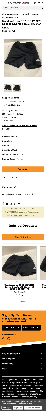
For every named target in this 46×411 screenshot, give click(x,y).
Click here (17, 215)
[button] (3, 2)
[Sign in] (39, 3)
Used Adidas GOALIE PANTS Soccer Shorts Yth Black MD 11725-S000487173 (19, 287)
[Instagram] (8, 338)
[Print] (11, 203)
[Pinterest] (19, 203)
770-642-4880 (8, 121)
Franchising (7, 364)
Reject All (18, 407)
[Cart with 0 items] (43, 2)
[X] (15, 203)
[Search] (41, 8)
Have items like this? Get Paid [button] (18, 194)
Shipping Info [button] (9, 187)
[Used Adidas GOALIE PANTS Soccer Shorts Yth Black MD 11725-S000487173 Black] (19, 263)
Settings (6, 407)
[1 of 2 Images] (8, 88)
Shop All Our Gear (23, 237)
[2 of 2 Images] (17, 88)
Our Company (8, 359)
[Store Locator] (34, 3)
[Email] (7, 203)
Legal (4, 369)
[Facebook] (3, 203)
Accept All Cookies (33, 407)
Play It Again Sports (11, 353)
